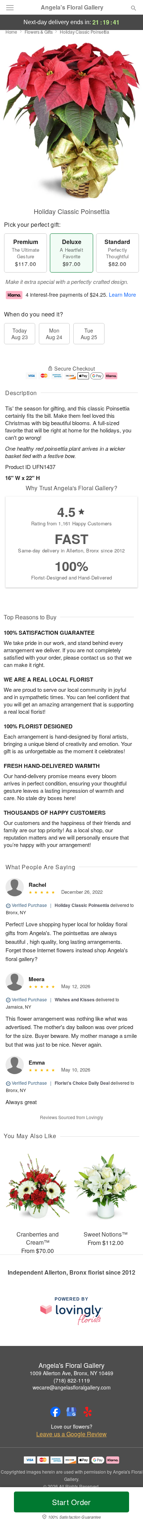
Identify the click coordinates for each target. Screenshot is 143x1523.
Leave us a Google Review (71, 1434)
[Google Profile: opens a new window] (71, 1412)
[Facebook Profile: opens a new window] (55, 1412)
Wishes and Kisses (75, 999)
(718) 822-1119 (72, 1380)
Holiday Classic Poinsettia (82, 905)
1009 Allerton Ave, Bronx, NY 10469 (71, 1373)
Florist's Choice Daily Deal (82, 1083)
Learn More (122, 294)
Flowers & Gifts (39, 32)
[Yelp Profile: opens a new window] (87, 1412)
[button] (127, 1506)
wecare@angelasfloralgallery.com (72, 1387)
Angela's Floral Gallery (72, 7)
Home (11, 32)
